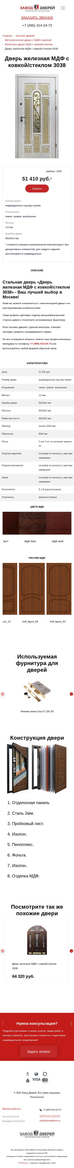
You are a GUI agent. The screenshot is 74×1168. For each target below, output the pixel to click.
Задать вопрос (38, 1051)
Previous (2, 694)
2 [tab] (34, 716)
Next (71, 694)
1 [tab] (29, 716)
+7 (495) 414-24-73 (37, 25)
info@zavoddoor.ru (50, 1120)
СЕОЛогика (23, 1163)
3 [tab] (39, 716)
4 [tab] (44, 716)
